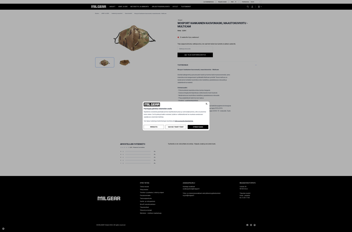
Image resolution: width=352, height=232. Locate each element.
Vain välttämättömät (176, 127)
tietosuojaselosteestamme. (184, 121)
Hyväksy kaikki (198, 127)
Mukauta (153, 127)
